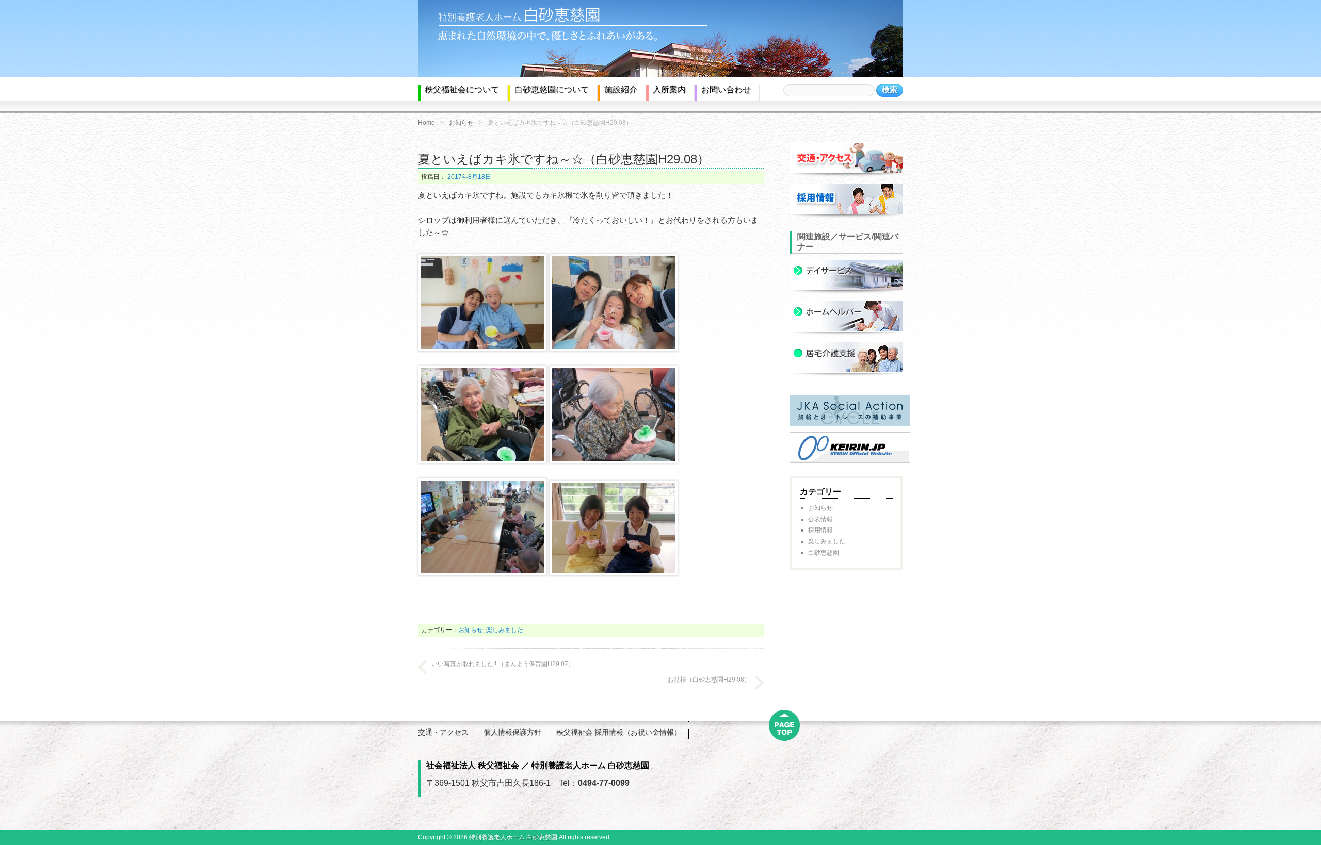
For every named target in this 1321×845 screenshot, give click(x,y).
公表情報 (820, 519)
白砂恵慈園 (823, 552)
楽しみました (504, 630)
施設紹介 (620, 89)
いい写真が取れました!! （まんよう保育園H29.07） (502, 664)
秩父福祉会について (462, 89)
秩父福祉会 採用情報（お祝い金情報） (618, 732)
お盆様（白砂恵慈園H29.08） (709, 679)
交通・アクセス (443, 732)
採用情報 (820, 530)
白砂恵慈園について (551, 89)
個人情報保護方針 (512, 732)
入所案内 (669, 89)
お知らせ (461, 122)
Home (426, 122)
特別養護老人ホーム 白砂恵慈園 (513, 837)
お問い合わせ (726, 89)
